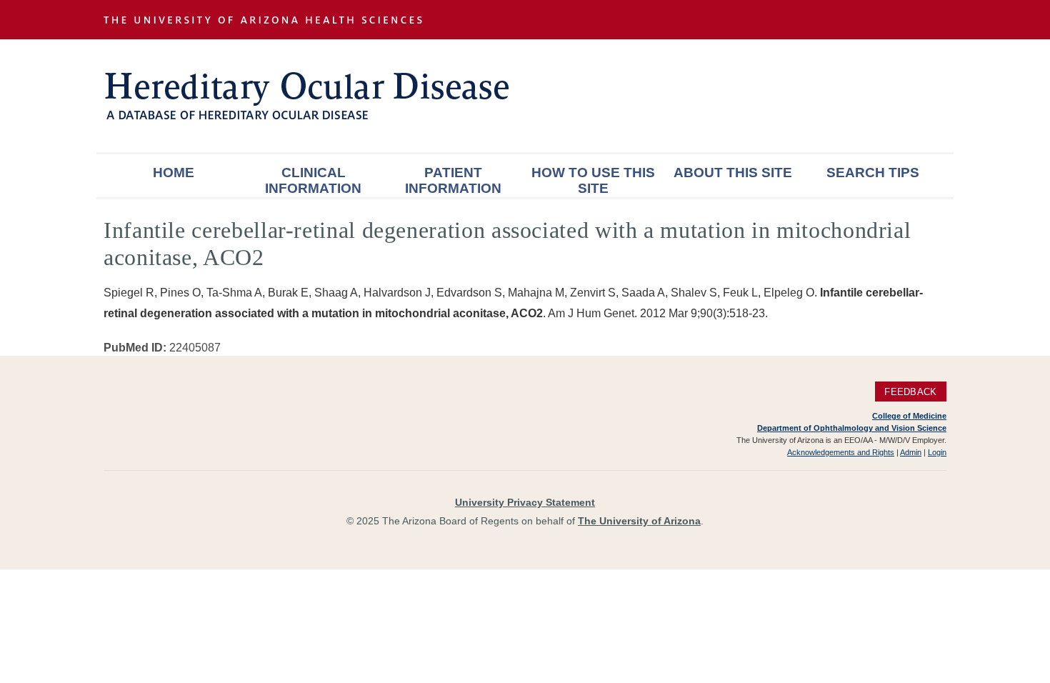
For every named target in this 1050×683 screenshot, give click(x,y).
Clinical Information (313, 180)
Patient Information (453, 180)
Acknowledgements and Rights (840, 452)
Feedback (910, 392)
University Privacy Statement (525, 502)
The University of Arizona (639, 521)
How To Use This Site (593, 180)
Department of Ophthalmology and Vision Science (851, 428)
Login (937, 452)
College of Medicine (909, 416)
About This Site (733, 172)
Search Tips (872, 172)
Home (173, 172)
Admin (910, 452)
